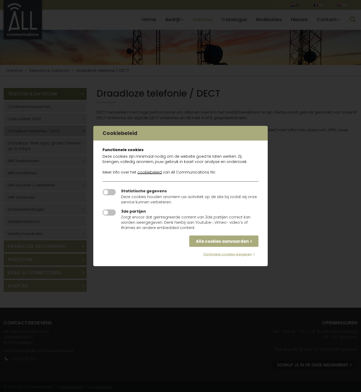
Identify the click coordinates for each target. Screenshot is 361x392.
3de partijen (133, 211)
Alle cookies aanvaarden (222, 241)
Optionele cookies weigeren (227, 254)
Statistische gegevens (144, 191)
